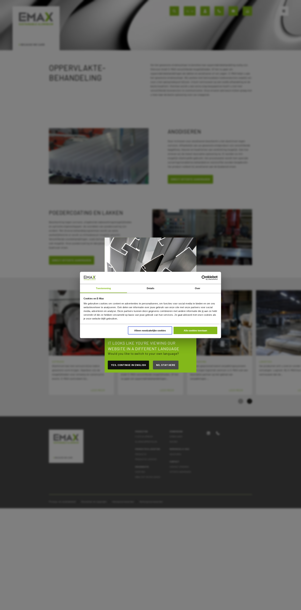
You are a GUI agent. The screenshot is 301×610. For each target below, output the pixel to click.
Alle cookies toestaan (195, 330)
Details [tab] (150, 288)
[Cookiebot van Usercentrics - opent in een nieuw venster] (204, 277)
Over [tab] (197, 288)
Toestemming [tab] (103, 288)
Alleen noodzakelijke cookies (150, 330)
